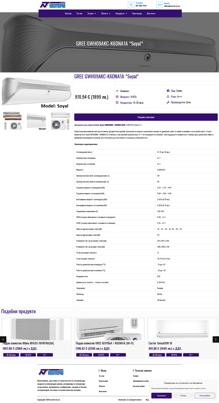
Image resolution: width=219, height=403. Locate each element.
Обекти (104, 13)
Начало (68, 13)
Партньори (137, 13)
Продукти (120, 13)
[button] (146, 117)
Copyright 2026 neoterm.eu (48, 399)
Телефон (139, 2)
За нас (79, 13)
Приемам (161, 395)
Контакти (151, 13)
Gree (188, 102)
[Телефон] (131, 5)
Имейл (166, 3)
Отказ (183, 395)
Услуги (90, 13)
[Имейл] (160, 5)
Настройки (205, 395)
